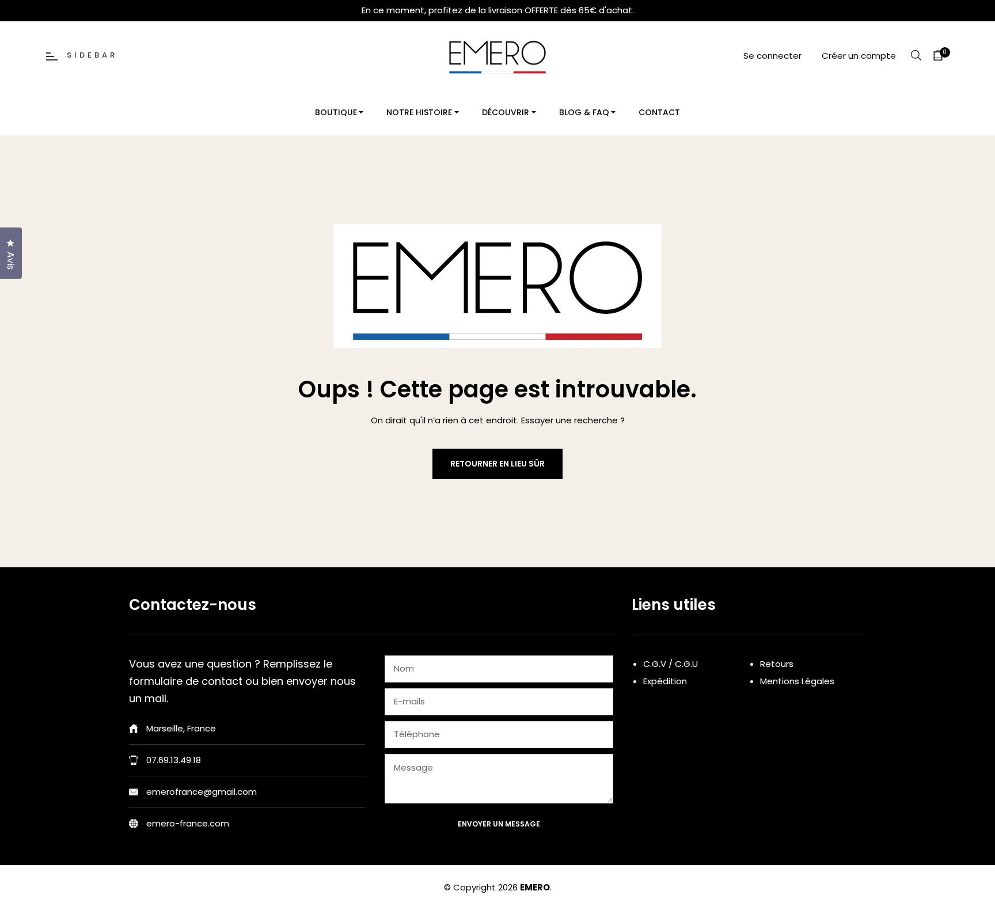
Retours (776, 664)
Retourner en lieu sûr (497, 463)
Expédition (665, 681)
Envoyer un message (499, 824)
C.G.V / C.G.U (670, 664)
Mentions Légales (797, 681)
